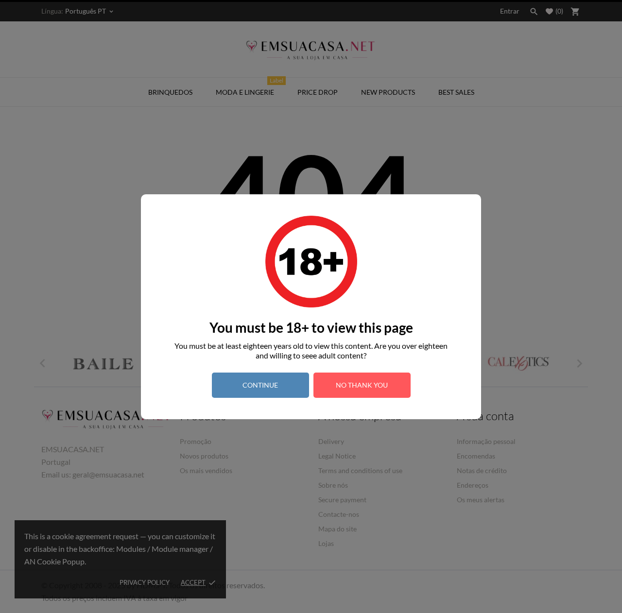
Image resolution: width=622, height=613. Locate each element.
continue (260, 385)
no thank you (362, 385)
